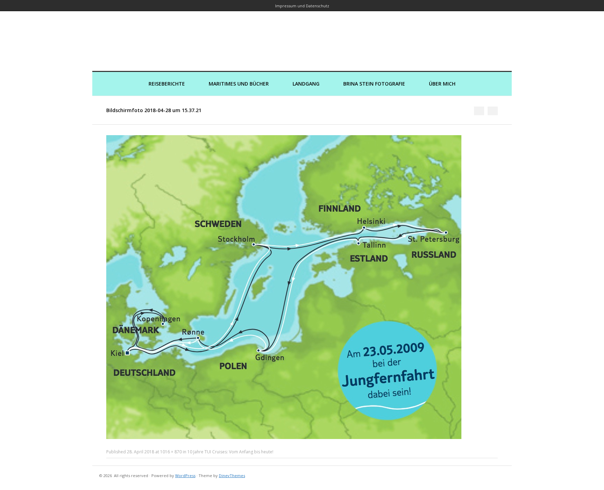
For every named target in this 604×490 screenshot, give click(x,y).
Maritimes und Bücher (239, 83)
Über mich (442, 83)
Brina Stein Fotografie (374, 83)
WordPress (185, 475)
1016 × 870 (171, 452)
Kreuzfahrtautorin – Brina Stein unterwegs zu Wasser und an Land (302, 36)
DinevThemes (232, 475)
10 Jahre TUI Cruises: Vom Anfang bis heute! (230, 452)
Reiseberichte (167, 83)
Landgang (306, 83)
